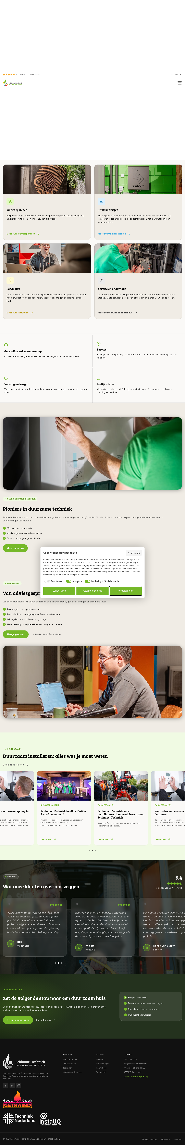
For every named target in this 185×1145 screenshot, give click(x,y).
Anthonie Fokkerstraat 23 (134, 1068)
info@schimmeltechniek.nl (135, 1064)
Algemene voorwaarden (171, 1139)
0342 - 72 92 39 (130, 1059)
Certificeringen (103, 1064)
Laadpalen (67, 1068)
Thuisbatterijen (69, 1064)
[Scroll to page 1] (89, 850)
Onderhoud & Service (72, 1072)
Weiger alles (59, 591)
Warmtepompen (70, 1059)
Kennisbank (101, 1068)
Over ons (100, 1059)
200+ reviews (34, 74)
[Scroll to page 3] (96, 850)
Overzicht (135, 553)
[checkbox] (53, 581)
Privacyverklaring (149, 1139)
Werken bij (101, 1072)
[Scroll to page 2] (92, 850)
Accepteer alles (126, 591)
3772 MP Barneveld (132, 1072)
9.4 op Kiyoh (21, 74)
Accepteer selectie (92, 591)
